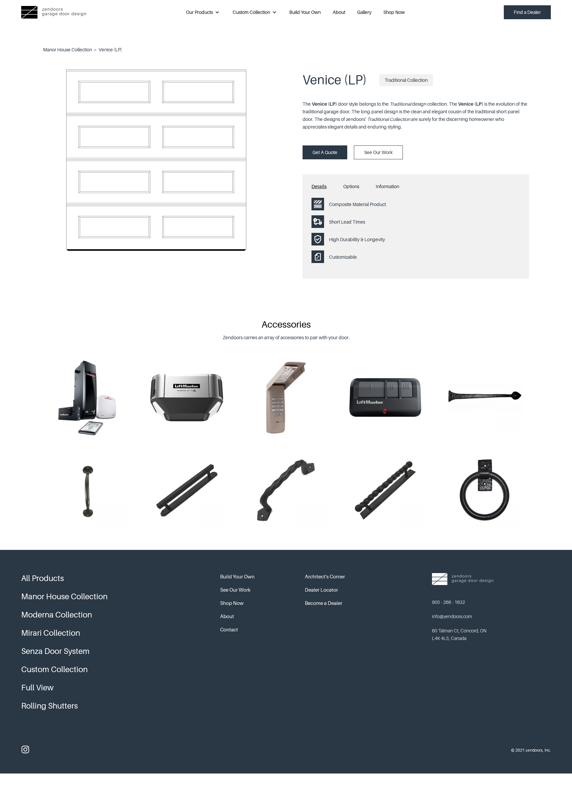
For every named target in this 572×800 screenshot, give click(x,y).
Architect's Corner (325, 576)
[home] (53, 12)
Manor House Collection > (70, 49)
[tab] (327, 188)
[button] (202, 12)
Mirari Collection (50, 633)
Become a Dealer (323, 603)
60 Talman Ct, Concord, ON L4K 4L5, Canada (459, 634)
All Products (42, 578)
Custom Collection (251, 12)
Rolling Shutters (49, 706)
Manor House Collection (64, 596)
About (339, 12)
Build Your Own (305, 12)
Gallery (364, 12)
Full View (37, 687)
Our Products (199, 12)
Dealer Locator (321, 590)
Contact (229, 629)
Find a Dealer (527, 12)
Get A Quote (324, 152)
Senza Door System (55, 651)
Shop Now (394, 12)
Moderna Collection (56, 614)
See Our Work (378, 152)
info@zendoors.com (452, 616)
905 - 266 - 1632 (448, 602)
